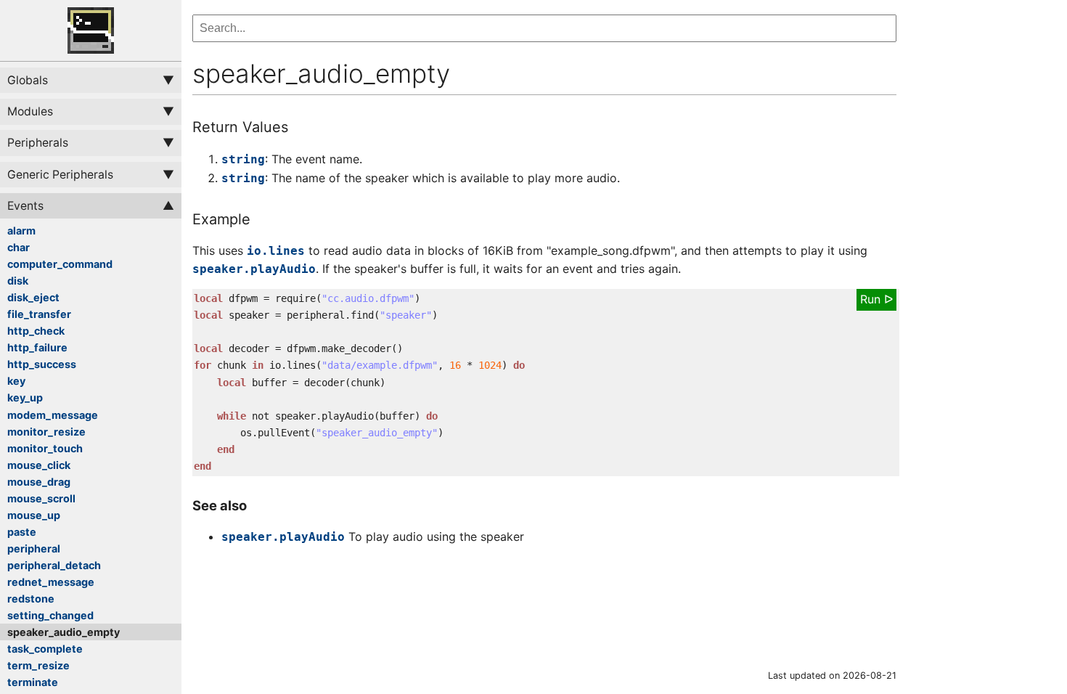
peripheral (33, 548)
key (16, 381)
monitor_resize (46, 431)
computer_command (60, 264)
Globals (27, 80)
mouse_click (38, 465)
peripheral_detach (54, 565)
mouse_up (33, 515)
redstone (30, 598)
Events (25, 206)
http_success (41, 364)
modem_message (52, 415)
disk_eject (33, 297)
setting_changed (50, 615)
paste (21, 532)
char (18, 247)
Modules (30, 111)
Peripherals (37, 143)
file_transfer (39, 314)
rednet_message (50, 582)
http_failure (37, 347)
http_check (36, 330)
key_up (25, 397)
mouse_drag (38, 481)
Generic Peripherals (60, 174)
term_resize (38, 665)
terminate (32, 682)
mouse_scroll (41, 498)
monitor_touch (45, 448)
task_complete (45, 648)
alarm (21, 230)
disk (17, 280)
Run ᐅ (876, 299)
